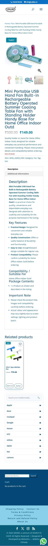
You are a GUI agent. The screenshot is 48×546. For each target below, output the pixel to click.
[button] (40, 56)
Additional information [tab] (18, 173)
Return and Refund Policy (22, 518)
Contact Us (33, 509)
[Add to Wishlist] (20, 344)
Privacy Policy (22, 515)
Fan (12, 23)
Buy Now (18, 385)
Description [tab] (13, 169)
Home (7, 23)
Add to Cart (10, 385)
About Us (22, 521)
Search (33, 476)
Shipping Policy (15, 509)
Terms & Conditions (22, 512)
